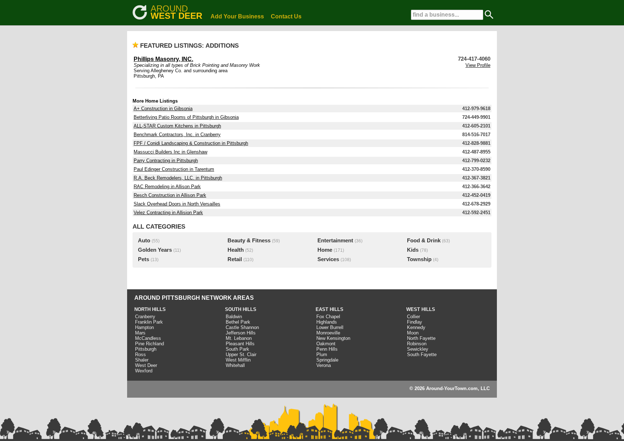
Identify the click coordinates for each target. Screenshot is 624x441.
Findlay (414, 322)
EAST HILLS (329, 309)
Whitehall (235, 365)
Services (328, 259)
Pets (143, 259)
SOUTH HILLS (240, 309)
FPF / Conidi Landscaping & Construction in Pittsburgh (191, 143)
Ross (140, 354)
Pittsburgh (145, 349)
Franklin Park (149, 322)
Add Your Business (237, 16)
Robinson (416, 343)
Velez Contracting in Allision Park (168, 212)
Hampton (144, 327)
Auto (144, 240)
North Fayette (421, 338)
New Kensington (333, 338)
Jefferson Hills (241, 333)
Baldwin (234, 316)
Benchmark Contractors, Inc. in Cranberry (177, 134)
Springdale (327, 360)
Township (419, 259)
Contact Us (286, 16)
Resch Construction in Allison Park (170, 195)
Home (324, 250)
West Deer (146, 365)
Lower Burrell (329, 327)
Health (236, 250)
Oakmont (325, 343)
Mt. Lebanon (239, 338)
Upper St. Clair (241, 354)
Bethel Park (238, 322)
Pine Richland (149, 343)
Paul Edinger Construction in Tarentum (174, 169)
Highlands (326, 322)
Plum (321, 354)
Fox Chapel (328, 316)
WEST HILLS (420, 309)
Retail (235, 259)
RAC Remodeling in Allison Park (167, 186)
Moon (413, 333)
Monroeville (328, 333)
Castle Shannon (242, 327)
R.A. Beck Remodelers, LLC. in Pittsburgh (178, 178)
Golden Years (155, 250)
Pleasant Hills (240, 343)
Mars (140, 333)
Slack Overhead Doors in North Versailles (177, 204)
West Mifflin (238, 360)
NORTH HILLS (150, 309)
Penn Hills (327, 349)
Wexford (143, 370)
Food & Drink (424, 240)
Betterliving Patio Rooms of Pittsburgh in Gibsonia (186, 117)
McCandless (148, 338)
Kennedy (416, 327)
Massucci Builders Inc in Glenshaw (170, 152)
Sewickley (417, 349)
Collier (413, 316)
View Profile (477, 65)
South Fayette (422, 354)
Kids (413, 250)
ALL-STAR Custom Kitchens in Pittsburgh (177, 126)
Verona (323, 365)
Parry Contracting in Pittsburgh (166, 160)
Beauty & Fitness (249, 240)
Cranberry (145, 316)
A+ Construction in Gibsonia (163, 108)
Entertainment (335, 240)
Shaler (141, 360)
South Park (237, 349)
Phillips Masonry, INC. (163, 59)
